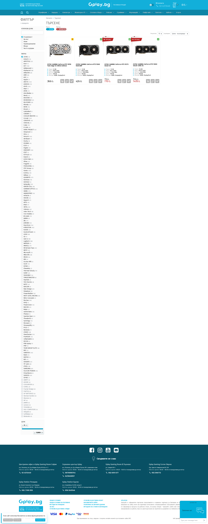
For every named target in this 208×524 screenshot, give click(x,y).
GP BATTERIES (29, 394)
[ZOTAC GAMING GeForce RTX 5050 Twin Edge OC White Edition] (60, 50)
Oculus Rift (28, 262)
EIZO (26, 145)
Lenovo (27, 405)
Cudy (27, 125)
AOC (26, 77)
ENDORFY (28, 150)
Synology (28, 321)
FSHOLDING (29, 166)
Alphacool (28, 70)
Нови (25, 41)
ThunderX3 (28, 318)
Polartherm (28, 373)
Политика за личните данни (94, 504)
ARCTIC (28, 82)
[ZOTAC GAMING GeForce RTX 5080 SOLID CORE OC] (146, 50)
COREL (27, 387)
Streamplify (29, 325)
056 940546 (70, 490)
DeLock (28, 136)
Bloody (27, 105)
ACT (26, 66)
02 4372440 (26, 473)
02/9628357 (70, 476)
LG (25, 237)
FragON (27, 164)
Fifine (27, 161)
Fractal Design (29, 389)
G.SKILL (27, 173)
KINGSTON (29, 227)
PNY (26, 346)
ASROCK (28, 84)
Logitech (28, 241)
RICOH (27, 341)
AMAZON (28, 73)
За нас (52, 507)
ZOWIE (27, 332)
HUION (27, 198)
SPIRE (27, 378)
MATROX (27, 243)
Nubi (26, 355)
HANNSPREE (29, 193)
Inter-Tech (28, 211)
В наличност (28, 37)
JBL (26, 221)
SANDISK (28, 353)
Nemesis (27, 330)
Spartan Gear (29, 316)
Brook (27, 109)
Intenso (27, 209)
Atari (26, 89)
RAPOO (27, 357)
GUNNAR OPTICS (31, 189)
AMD (26, 75)
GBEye (27, 175)
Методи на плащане (57, 504)
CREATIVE (28, 120)
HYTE (26, 202)
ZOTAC (27, 57)
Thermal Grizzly (30, 271)
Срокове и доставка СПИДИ (59, 509)
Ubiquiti (27, 412)
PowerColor (29, 305)
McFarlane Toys (30, 248)
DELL (26, 134)
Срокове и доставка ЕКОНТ (93, 500)
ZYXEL (27, 366)
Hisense (27, 398)
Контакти (160, 3)
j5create (28, 216)
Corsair (28, 118)
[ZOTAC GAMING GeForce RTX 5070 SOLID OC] (117, 50)
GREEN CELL (29, 186)
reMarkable (29, 339)
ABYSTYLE (28, 61)
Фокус (26, 46)
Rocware (27, 323)
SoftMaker (28, 414)
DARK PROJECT (30, 130)
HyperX (27, 200)
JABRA (27, 218)
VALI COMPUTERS (31, 409)
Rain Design (29, 289)
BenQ (27, 95)
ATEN (26, 91)
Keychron (28, 225)
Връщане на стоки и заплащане (95, 507)
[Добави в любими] (67, 81)
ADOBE (27, 382)
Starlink (27, 280)
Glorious (28, 180)
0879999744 (70, 473)
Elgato (27, 148)
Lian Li (27, 239)
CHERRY (27, 114)
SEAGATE (28, 362)
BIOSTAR (28, 98)
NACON (27, 307)
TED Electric (29, 282)
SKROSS (28, 375)
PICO (26, 328)
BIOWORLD (29, 100)
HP (26, 400)
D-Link (27, 127)
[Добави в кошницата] (62, 81)
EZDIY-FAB (28, 159)
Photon (27, 314)
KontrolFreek (29, 232)
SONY (27, 273)
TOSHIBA (28, 407)
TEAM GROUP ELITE (31, 348)
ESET (26, 152)
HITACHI (27, 196)
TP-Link (27, 364)
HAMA (27, 191)
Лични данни (8, 520)
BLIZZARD (28, 102)
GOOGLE (27, 182)
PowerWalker (29, 293)
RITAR (26, 266)
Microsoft (28, 252)
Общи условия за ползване (60, 502)
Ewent (27, 157)
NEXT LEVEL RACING (32, 296)
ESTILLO (28, 155)
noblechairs (29, 312)
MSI (26, 259)
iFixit (26, 205)
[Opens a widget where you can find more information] (193, 511)
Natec (26, 309)
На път (26, 39)
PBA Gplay (28, 343)
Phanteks (28, 268)
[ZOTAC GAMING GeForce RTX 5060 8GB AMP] (89, 50)
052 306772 (156, 473)
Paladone (28, 291)
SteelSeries (29, 334)
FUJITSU (27, 391)
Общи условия (55, 500)
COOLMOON (29, 384)
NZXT (27, 284)
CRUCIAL (27, 123)
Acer (26, 64)
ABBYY (27, 380)
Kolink (27, 230)
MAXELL (27, 246)
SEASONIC (28, 275)
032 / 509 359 (27, 490)
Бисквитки (17, 520)
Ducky (27, 141)
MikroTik (28, 255)
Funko (27, 171)
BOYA (27, 107)
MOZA (27, 257)
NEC (26, 350)
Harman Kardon (30, 396)
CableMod (28, 111)
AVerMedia (28, 93)
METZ (27, 250)
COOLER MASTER (31, 116)
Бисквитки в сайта (90, 502)
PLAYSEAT (28, 337)
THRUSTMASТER (30, 277)
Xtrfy (26, 302)
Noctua (27, 300)
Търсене (57, 18)
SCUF (27, 264)
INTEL (27, 207)
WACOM (27, 287)
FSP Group (28, 168)
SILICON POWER (31, 371)
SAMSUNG (28, 368)
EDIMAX (27, 143)
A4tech (27, 59)
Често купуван (29, 48)
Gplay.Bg (28, 184)
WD (26, 359)
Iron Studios (29, 214)
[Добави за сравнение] (72, 81)
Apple (27, 80)
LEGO (27, 234)
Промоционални (29, 44)
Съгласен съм (40, 520)
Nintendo (28, 416)
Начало (49, 18)
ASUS (27, 86)
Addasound (28, 68)
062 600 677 (113, 473)
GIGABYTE (28, 177)
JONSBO (28, 223)
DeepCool (28, 132)
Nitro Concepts (30, 298)
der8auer (28, 139)
